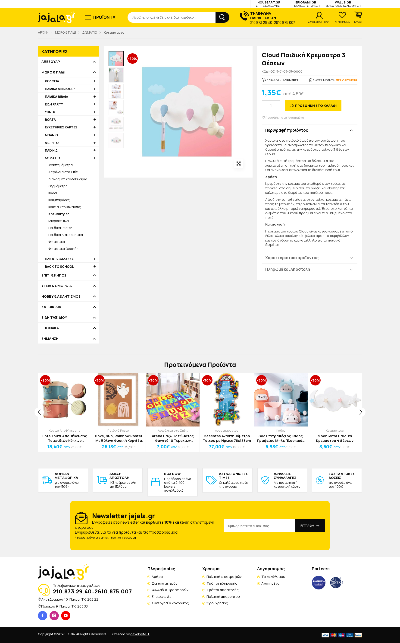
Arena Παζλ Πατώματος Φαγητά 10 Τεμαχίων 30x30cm (173, 438)
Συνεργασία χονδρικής (170, 603)
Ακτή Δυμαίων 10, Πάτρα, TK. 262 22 (69, 599)
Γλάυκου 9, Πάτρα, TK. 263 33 (64, 606)
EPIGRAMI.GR (306, 3)
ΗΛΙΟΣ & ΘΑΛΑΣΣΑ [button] (59, 259)
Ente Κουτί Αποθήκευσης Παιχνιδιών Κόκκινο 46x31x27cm (64, 438)
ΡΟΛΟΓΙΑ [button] (52, 81)
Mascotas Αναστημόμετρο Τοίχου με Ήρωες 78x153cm (227, 438)
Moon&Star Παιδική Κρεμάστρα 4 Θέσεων (334, 438)
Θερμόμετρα (58, 186)
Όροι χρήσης (217, 603)
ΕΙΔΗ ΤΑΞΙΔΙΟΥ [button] (54, 317)
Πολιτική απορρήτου (223, 596)
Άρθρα (157, 576)
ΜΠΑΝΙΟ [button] (51, 135)
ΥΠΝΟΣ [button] (50, 112)
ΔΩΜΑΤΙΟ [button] (52, 158)
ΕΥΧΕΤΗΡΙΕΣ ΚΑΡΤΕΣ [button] (61, 127)
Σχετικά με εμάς (165, 583)
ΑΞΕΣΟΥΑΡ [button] (50, 61)
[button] (358, 17)
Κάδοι (52, 193)
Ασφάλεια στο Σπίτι (63, 172)
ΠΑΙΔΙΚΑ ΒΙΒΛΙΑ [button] (56, 96)
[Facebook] (42, 615)
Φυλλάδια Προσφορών (170, 589)
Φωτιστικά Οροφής (63, 248)
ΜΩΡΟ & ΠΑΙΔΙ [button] (53, 72)
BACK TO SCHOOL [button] (59, 266)
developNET (140, 634)
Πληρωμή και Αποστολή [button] (287, 269)
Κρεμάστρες (335, 430)
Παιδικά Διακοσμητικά (65, 234)
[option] (116, 59)
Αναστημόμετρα (60, 165)
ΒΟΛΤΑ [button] (50, 119)
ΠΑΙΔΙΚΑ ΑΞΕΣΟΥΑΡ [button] (60, 88)
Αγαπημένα (270, 583)
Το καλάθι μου (273, 576)
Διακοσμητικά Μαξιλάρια (67, 179)
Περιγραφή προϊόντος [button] (286, 130)
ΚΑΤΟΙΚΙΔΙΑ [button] (51, 307)
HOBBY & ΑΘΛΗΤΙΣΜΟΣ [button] (61, 296)
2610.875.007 (284, 22)
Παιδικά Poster (60, 228)
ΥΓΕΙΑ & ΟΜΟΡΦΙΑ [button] (56, 285)
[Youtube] (65, 615)
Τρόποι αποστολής (222, 589)
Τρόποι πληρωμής (221, 583)
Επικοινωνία (162, 596)
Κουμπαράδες (59, 200)
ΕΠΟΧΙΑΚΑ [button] (50, 328)
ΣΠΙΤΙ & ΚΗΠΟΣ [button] (53, 275)
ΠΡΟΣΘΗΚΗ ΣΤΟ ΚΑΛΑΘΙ (316, 105)
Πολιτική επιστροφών (224, 576)
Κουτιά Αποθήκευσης (64, 207)
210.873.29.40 (261, 22)
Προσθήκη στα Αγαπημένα (284, 118)
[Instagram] (54, 615)
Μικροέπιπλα (58, 221)
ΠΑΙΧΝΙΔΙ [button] (51, 150)
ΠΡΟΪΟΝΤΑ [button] (104, 17)
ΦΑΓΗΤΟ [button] (52, 142)
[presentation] (39, 412)
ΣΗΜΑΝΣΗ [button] (50, 338)
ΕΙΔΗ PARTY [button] (54, 104)
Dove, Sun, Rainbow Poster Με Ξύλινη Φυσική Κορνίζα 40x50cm (118, 438)
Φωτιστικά (56, 241)
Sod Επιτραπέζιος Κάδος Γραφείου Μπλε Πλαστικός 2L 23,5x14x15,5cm (280, 438)
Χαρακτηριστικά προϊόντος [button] (292, 257)
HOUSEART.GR (268, 3)
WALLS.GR (343, 3)
